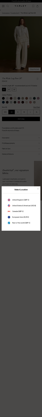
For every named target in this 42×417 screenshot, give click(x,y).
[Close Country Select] (38, 189)
